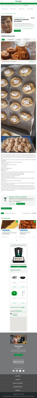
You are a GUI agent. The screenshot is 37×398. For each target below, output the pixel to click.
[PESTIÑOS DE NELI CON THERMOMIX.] (27, 225)
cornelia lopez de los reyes (16, 5)
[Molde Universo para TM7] (14, 293)
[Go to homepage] (18, 1)
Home (2, 5)
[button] (35, 1)
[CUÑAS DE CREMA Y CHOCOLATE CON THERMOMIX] (9, 225)
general (22, 5)
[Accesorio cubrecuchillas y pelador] (14, 277)
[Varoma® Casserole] (23, 277)
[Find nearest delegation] (2, 1)
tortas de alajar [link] (26, 5)
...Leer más (32, 26)
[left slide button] (2, 240)
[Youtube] (17, 371)
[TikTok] (23, 371)
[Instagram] (20, 371)
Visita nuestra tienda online (18, 3)
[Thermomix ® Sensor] (23, 293)
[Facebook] (13, 371)
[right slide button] (35, 240)
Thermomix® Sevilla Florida (7, 5)
